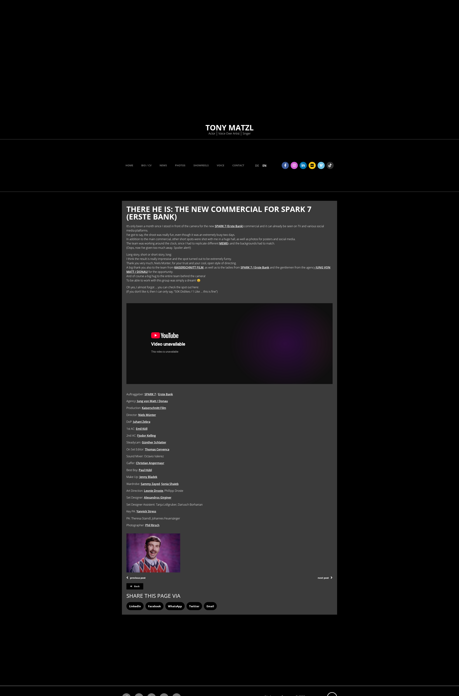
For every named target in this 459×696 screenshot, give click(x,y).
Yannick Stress (146, 511)
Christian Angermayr (150, 463)
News (163, 165)
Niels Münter (147, 415)
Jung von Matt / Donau (152, 401)
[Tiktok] (330, 165)
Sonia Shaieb (170, 484)
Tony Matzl (229, 127)
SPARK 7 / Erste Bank (255, 267)
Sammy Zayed (150, 484)
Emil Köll (141, 429)
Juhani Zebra (141, 422)
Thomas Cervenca (157, 449)
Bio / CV (146, 165)
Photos (180, 165)
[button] (135, 606)
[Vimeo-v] (321, 165)
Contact (238, 165)
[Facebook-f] (285, 165)
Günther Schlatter (154, 442)
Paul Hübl (145, 470)
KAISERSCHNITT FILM (189, 267)
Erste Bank (165, 394)
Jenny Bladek (148, 477)
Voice (220, 165)
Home (129, 165)
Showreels (201, 165)
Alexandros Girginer (157, 498)
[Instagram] (294, 165)
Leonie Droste (153, 491)
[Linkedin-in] (303, 165)
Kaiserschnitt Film (154, 408)
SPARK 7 (150, 394)
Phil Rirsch (152, 525)
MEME (223, 243)
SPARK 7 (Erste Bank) (229, 226)
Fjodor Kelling (146, 436)
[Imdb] (312, 165)
